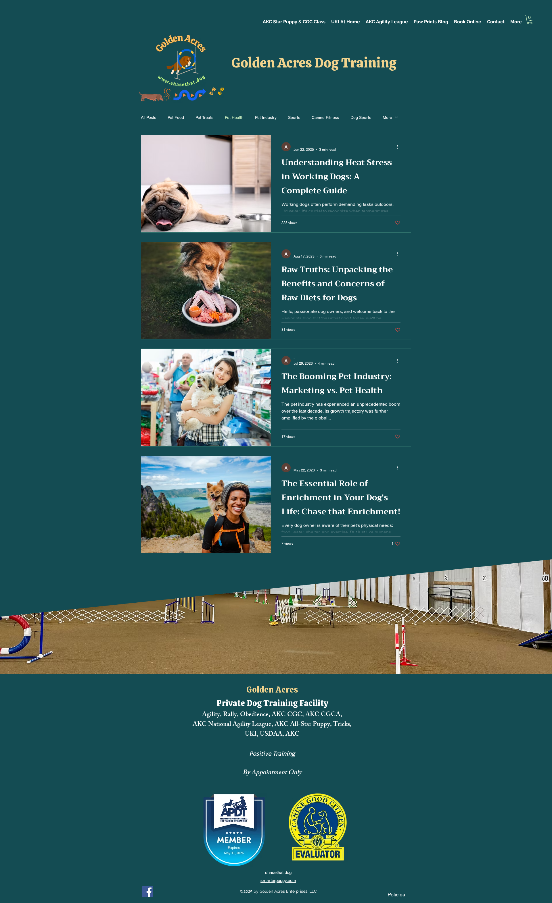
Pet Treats (204, 117)
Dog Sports (360, 117)
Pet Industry (266, 117)
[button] (530, 20)
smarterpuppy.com (278, 880)
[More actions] (399, 146)
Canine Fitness (325, 117)
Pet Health (234, 117)
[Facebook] (147, 891)
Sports (294, 117)
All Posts (148, 117)
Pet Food (176, 117)
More (387, 117)
